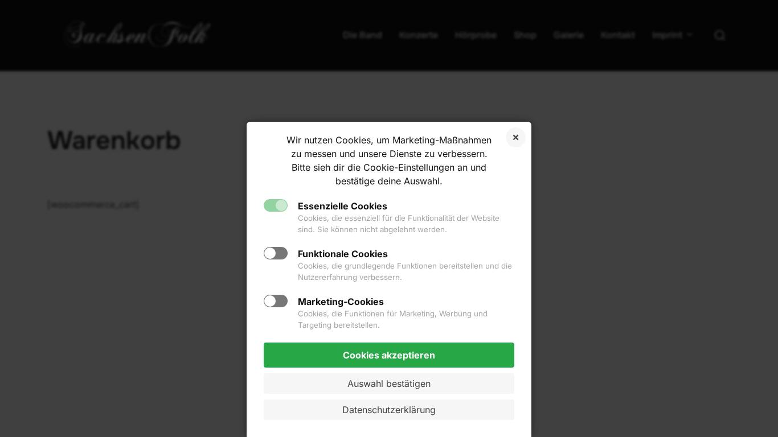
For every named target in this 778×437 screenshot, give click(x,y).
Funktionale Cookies (343, 253)
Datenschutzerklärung (389, 409)
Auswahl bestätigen (389, 383)
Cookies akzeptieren (389, 355)
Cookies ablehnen (516, 137)
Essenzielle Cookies (342, 206)
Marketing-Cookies (341, 301)
